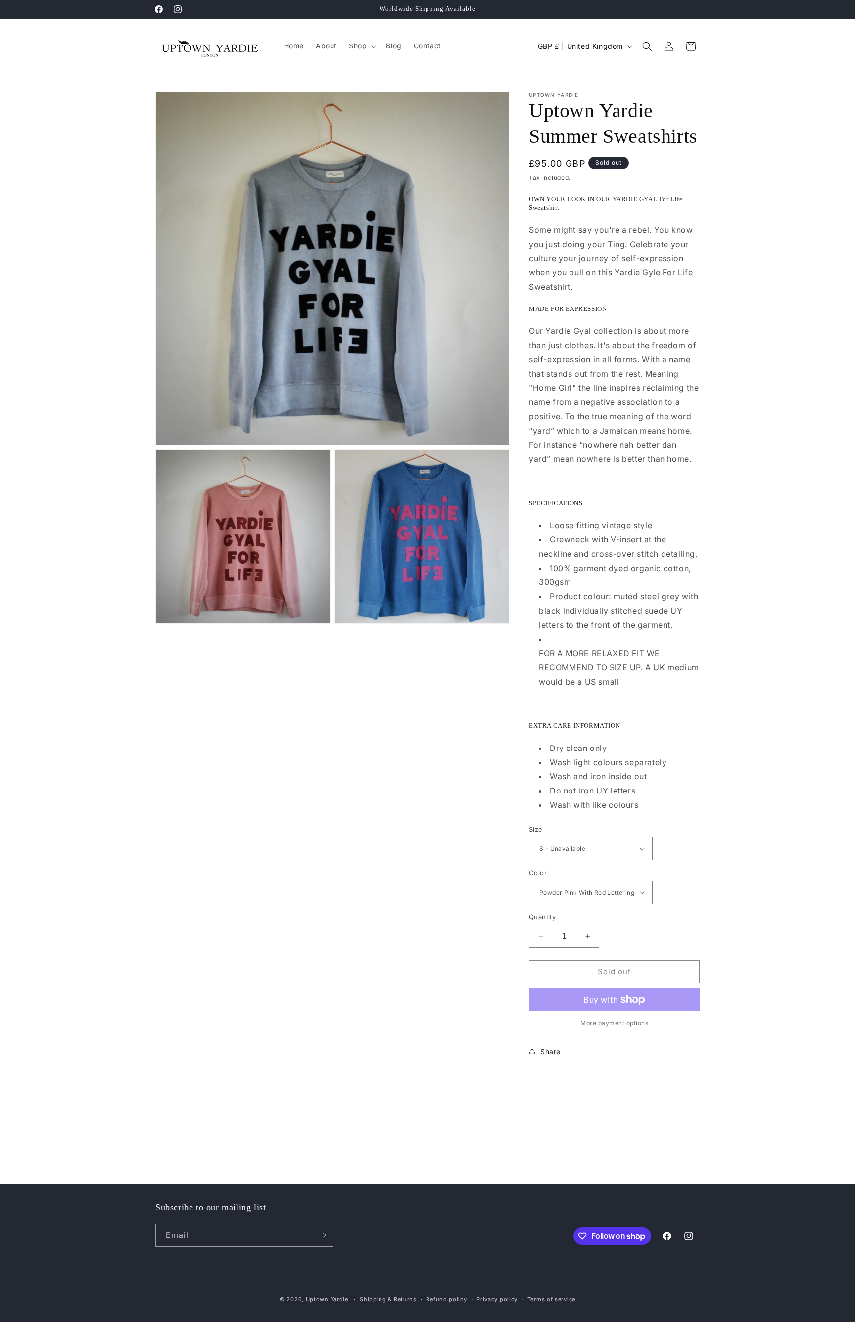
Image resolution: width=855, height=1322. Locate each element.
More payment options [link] (614, 1023)
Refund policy (446, 1299)
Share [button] (550, 1051)
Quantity (542, 917)
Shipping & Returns (388, 1299)
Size (536, 829)
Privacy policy (497, 1299)
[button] (361, 46)
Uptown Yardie (328, 1299)
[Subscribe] (322, 1235)
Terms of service (551, 1299)
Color (538, 873)
